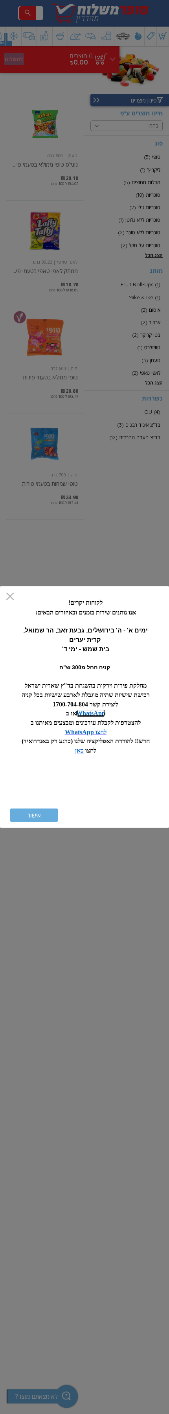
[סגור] (10, 597)
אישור (34, 815)
